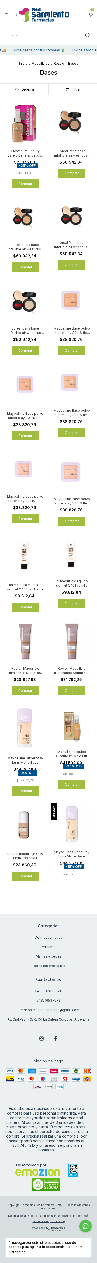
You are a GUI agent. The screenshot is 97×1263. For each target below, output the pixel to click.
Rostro (59, 63)
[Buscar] (87, 35)
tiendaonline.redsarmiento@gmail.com (48, 1010)
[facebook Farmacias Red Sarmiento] (55, 1038)
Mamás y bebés (48, 956)
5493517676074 (48, 991)
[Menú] (7, 15)
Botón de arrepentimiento (49, 1221)
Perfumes (48, 947)
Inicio (23, 63)
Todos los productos (48, 966)
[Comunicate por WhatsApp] (85, 1226)
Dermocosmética (48, 937)
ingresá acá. (81, 1215)
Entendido (17, 1252)
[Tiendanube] (48, 1230)
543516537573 (49, 1000)
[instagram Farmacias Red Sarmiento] (41, 1038)
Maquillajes (41, 63)
